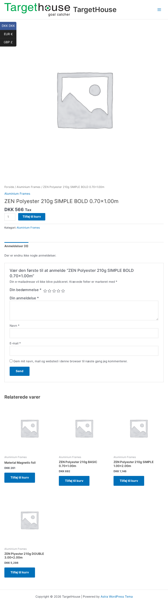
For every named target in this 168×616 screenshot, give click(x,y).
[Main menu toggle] (159, 9)
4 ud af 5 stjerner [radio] (58, 291)
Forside (9, 187)
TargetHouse (95, 9)
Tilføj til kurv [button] (19, 477)
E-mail (15, 343)
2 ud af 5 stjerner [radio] (49, 291)
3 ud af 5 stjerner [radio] (54, 291)
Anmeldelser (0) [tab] (16, 246)
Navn (14, 325)
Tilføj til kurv (32, 216)
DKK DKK (9, 26)
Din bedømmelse (26, 290)
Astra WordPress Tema (117, 596)
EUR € (10, 34)
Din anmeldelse (24, 298)
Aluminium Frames (28, 187)
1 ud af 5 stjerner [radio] (45, 291)
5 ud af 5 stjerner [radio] (63, 291)
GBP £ (10, 42)
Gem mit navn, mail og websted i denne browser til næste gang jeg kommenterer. (70, 361)
